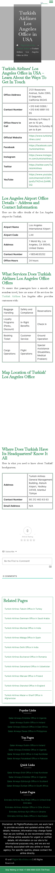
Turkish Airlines (23, 48)
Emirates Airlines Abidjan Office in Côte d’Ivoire (27, 807)
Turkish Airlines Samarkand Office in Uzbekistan (27, 666)
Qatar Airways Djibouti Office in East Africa (28, 727)
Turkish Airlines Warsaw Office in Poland (24, 676)
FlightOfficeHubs (28, 45)
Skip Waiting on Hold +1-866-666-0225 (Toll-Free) (27, 870)
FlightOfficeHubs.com (22, 859)
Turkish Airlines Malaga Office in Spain (23, 637)
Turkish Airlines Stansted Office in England (25, 685)
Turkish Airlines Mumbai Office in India (23, 628)
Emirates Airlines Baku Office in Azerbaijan (27, 816)
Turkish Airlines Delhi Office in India (21, 647)
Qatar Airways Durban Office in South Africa (27, 785)
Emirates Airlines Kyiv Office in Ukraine (27, 811)
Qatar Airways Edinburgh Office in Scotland (27, 781)
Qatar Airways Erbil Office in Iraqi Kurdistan (27, 754)
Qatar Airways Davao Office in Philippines (27, 731)
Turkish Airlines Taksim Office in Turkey (23, 609)
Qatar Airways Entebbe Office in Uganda (27, 718)
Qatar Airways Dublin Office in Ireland (27, 722)
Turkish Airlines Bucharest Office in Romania (26, 657)
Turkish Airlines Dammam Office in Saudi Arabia (27, 618)
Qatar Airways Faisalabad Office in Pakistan (27, 758)
